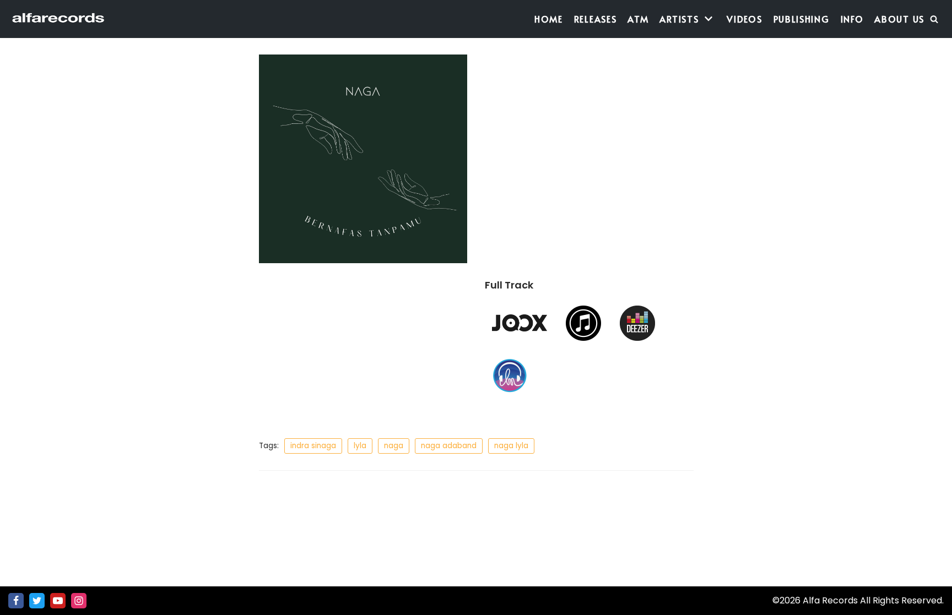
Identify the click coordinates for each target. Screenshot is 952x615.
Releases (595, 19)
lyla (360, 445)
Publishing (802, 19)
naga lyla (511, 445)
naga (393, 445)
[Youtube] (58, 600)
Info (852, 19)
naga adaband (449, 445)
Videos (744, 19)
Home (548, 19)
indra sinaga (313, 445)
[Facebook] (16, 600)
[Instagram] (78, 600)
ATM (638, 19)
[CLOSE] (934, 19)
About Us (899, 19)
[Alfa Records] (59, 19)
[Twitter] (37, 600)
